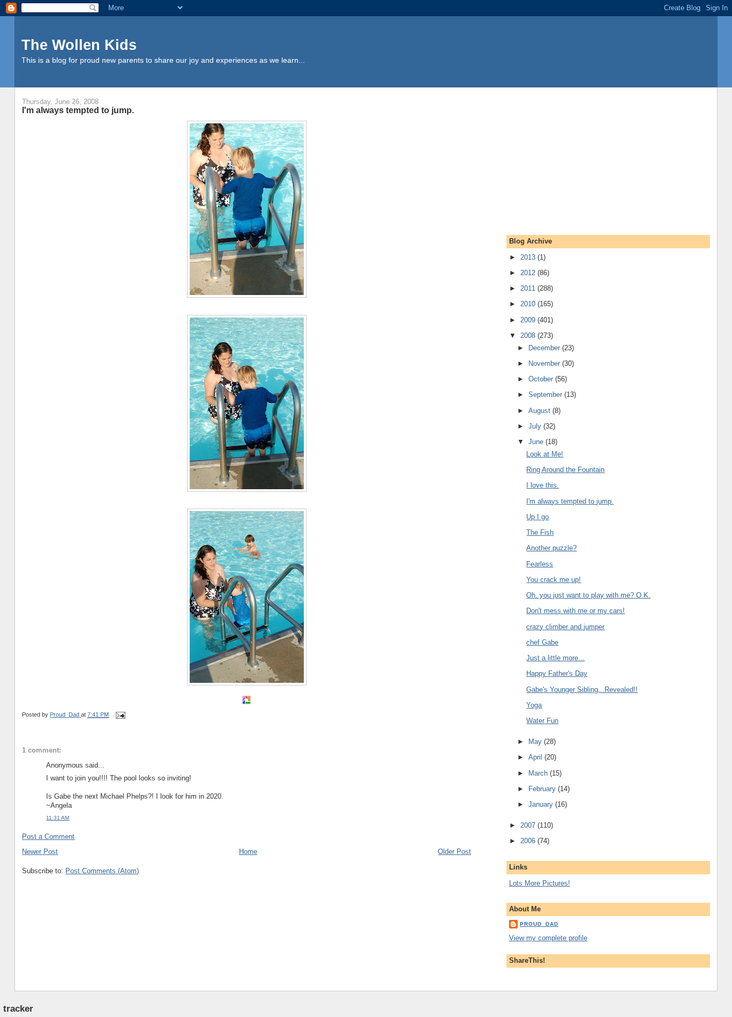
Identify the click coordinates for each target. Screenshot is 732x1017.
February (543, 789)
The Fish (540, 532)
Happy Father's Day (556, 673)
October (541, 379)
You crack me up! (553, 580)
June (537, 442)
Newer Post (40, 852)
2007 (528, 825)
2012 (528, 273)
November (545, 363)
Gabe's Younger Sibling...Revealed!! (582, 690)
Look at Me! (544, 454)
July (535, 426)
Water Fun (542, 721)
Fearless (539, 564)
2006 (528, 841)
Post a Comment (48, 836)
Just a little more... (555, 658)
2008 (528, 335)
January (541, 804)
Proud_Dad (539, 924)
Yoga (534, 705)
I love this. (542, 485)
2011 (528, 288)
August (540, 411)
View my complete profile (548, 938)
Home (248, 852)
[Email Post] (119, 714)
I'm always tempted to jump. (570, 501)
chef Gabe (542, 642)
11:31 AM (57, 818)
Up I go (537, 517)
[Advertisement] (589, 154)
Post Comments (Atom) (102, 871)
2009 (528, 320)
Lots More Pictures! (539, 883)
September (546, 394)
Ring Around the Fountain (565, 470)
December (545, 348)
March (539, 773)
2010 (528, 304)
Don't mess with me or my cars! (575, 611)
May (536, 742)
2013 (528, 257)
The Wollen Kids (79, 44)
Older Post (454, 852)
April (536, 757)
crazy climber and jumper (565, 627)
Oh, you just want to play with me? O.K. (588, 595)
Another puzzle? (551, 548)
